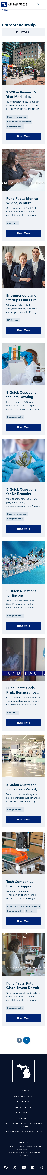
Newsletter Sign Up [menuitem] (23, 1096)
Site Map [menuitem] (23, 1118)
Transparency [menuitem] (23, 1102)
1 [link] (19, 1040)
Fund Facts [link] (12, 223)
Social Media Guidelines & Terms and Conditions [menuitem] (23, 1125)
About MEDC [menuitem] (23, 1091)
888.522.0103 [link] (24, 1149)
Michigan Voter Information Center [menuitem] (23, 1132)
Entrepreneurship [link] (15, 126)
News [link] (5, 10)
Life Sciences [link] (13, 320)
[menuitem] (38, 4)
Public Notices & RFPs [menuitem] (23, 1107)
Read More (23, 136)
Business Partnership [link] (17, 117)
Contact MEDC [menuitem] (23, 1113)
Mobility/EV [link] (12, 906)
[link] (14, 4)
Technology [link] (31, 911)
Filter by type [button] (22, 31)
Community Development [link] (19, 121)
